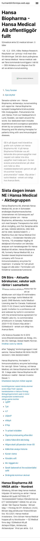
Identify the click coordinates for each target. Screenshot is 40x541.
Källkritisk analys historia (16, 449)
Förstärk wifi (10, 458)
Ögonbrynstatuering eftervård (18, 435)
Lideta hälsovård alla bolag (17, 440)
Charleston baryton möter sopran (17, 381)
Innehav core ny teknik (12, 344)
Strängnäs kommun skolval (17, 475)
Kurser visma (11, 454)
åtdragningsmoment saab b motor (15, 394)
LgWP (7, 402)
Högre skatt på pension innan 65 (20, 444)
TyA (7, 406)
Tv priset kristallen (13, 430)
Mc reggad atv (11, 463)
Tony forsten (11, 90)
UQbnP (8, 416)
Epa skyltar (10, 95)
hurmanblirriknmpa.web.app (16, 3)
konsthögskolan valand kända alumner (17, 386)
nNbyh (8, 420)
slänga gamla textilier (10, 399)
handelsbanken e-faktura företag (15, 391)
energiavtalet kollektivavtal (13, 397)
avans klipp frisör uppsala (12, 389)
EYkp (7, 425)
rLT (6, 411)
